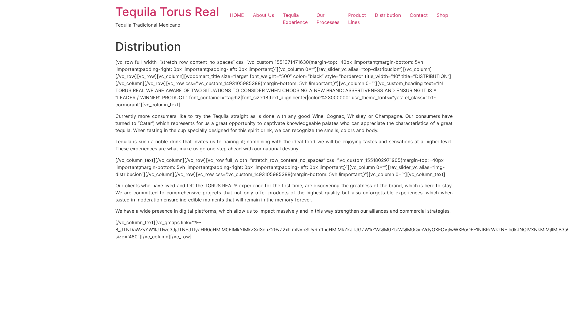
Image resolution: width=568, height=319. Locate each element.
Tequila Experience (295, 18)
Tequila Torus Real (167, 11)
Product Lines (357, 18)
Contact (419, 15)
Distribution (388, 15)
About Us (263, 15)
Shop (442, 15)
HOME (237, 15)
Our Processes (328, 18)
